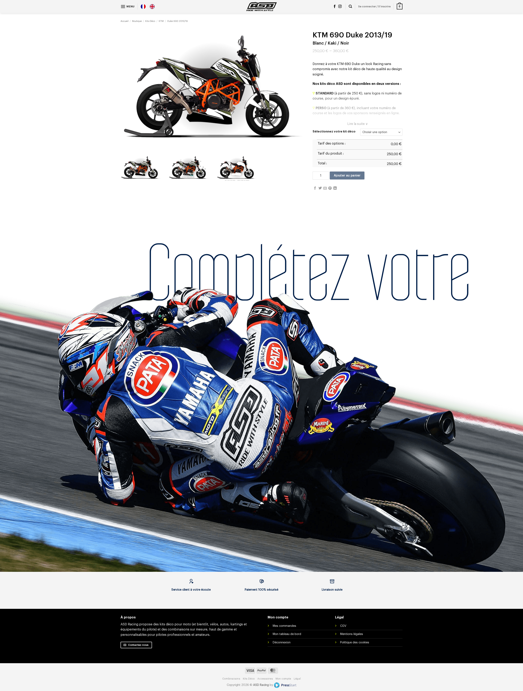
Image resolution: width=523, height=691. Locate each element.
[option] (153, 6)
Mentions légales (351, 634)
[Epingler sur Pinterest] (330, 188)
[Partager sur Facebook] (315, 188)
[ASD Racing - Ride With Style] (261, 6)
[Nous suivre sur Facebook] (334, 6)
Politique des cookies (354, 642)
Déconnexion (282, 642)
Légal (297, 679)
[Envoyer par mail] (325, 188)
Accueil (125, 21)
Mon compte (283, 679)
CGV (343, 625)
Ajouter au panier (347, 175)
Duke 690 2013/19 (177, 21)
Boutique (137, 21)
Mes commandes (284, 625)
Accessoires (265, 679)
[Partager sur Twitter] (320, 188)
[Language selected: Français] (150, 6)
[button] (128, 6)
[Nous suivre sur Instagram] (340, 6)
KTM (161, 21)
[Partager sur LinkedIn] (335, 188)
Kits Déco (150, 21)
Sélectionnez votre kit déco (334, 131)
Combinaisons (231, 679)
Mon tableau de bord (287, 634)
